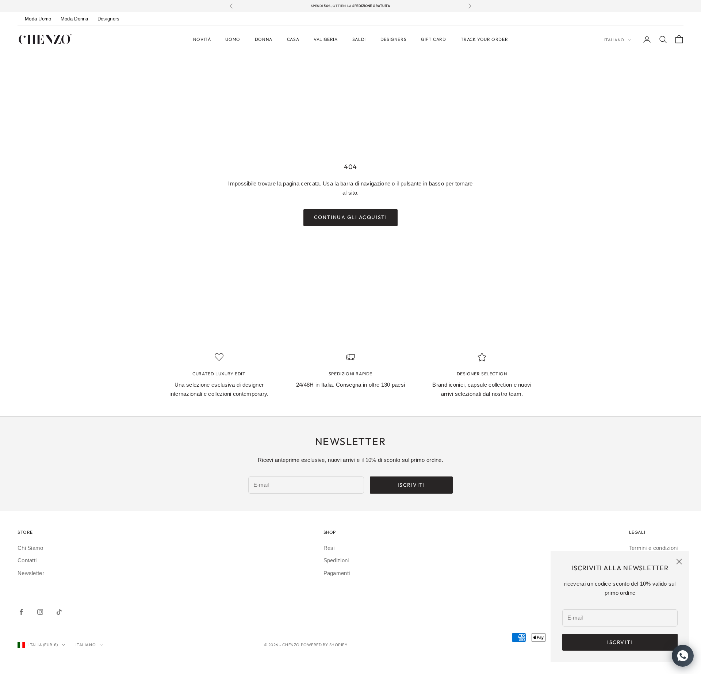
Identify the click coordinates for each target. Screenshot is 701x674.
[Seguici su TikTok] (59, 612)
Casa (293, 39)
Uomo (232, 39)
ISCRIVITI (411, 485)
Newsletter (31, 573)
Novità (202, 39)
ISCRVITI (619, 642)
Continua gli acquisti (350, 217)
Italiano (614, 39)
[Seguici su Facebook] (21, 612)
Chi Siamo (30, 548)
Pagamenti (336, 573)
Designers (108, 19)
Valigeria (325, 39)
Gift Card (433, 39)
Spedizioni (336, 560)
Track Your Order (484, 39)
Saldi (359, 39)
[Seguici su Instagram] (40, 612)
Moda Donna (74, 19)
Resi (329, 548)
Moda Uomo (38, 19)
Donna (263, 39)
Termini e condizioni (653, 548)
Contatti (27, 560)
